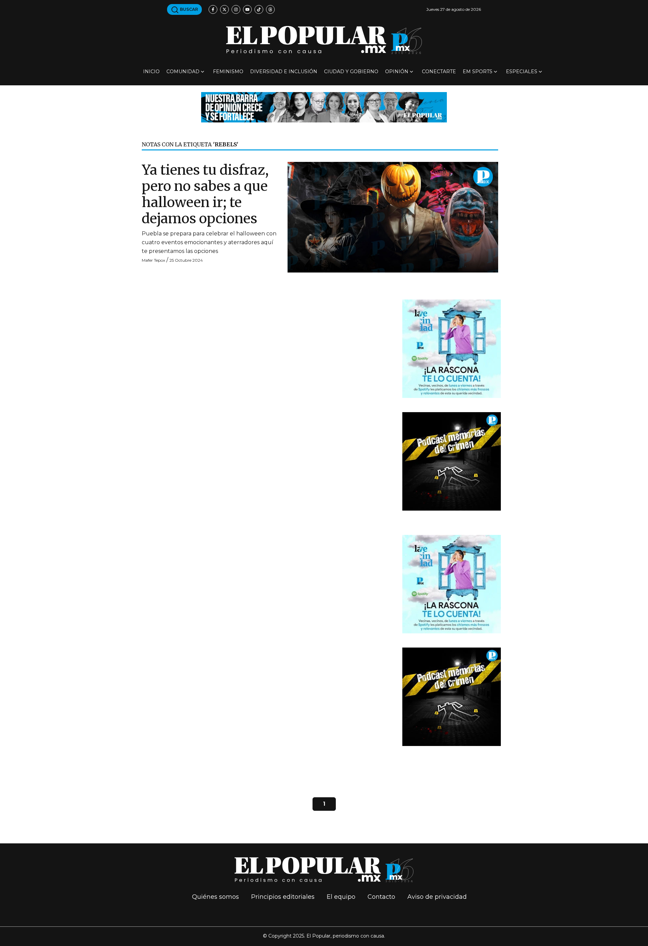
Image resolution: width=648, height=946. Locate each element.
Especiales (521, 71)
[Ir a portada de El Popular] (324, 40)
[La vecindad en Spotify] (451, 348)
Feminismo (228, 71)
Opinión (396, 71)
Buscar (188, 9)
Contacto (381, 896)
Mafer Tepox (153, 260)
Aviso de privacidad (437, 896)
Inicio (151, 71)
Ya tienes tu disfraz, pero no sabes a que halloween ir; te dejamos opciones (205, 194)
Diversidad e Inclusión (283, 71)
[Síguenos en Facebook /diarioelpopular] (213, 9)
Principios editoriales (283, 896)
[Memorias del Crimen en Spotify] (451, 461)
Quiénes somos (215, 896)
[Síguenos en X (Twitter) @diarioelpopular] (224, 9)
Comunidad (182, 71)
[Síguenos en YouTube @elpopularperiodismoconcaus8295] (247, 9)
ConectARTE (439, 71)
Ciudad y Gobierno (351, 71)
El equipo (341, 896)
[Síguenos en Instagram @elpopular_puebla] (236, 9)
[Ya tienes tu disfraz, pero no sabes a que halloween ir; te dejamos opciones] (393, 216)
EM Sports (477, 71)
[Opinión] (324, 107)
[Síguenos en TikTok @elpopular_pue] (258, 9)
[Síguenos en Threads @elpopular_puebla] (270, 9)
